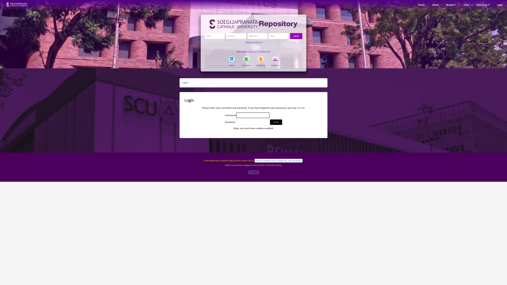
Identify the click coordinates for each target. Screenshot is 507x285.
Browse (450, 4)
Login (500, 4)
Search (296, 36)
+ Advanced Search (253, 42)
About (435, 4)
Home (421, 4)
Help (466, 4)
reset (299, 107)
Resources (482, 4)
